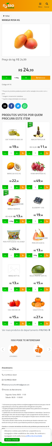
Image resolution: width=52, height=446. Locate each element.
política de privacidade (34, 436)
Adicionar (41, 78)
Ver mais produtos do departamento (25, 330)
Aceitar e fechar (12, 440)
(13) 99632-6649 (10, 379)
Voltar (7, 16)
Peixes (38, 356)
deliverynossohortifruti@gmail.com (16, 384)
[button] (5, 106)
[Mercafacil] (46, 443)
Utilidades (13, 356)
